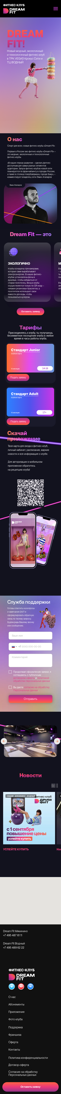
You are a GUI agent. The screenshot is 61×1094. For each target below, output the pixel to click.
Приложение (16, 1011)
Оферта (13, 1042)
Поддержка (15, 1027)
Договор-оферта (18, 1065)
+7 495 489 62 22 (13, 947)
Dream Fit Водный (14, 943)
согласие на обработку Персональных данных (31, 689)
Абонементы (16, 1004)
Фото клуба (15, 1019)
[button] (30, 1087)
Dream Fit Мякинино (15, 931)
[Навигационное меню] (55, 8)
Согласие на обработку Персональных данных (23, 1073)
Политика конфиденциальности (28, 1057)
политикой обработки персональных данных (31, 679)
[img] (12, 986)
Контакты (14, 1049)
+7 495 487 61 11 (12, 935)
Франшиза (14, 1034)
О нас (12, 997)
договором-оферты (24, 677)
